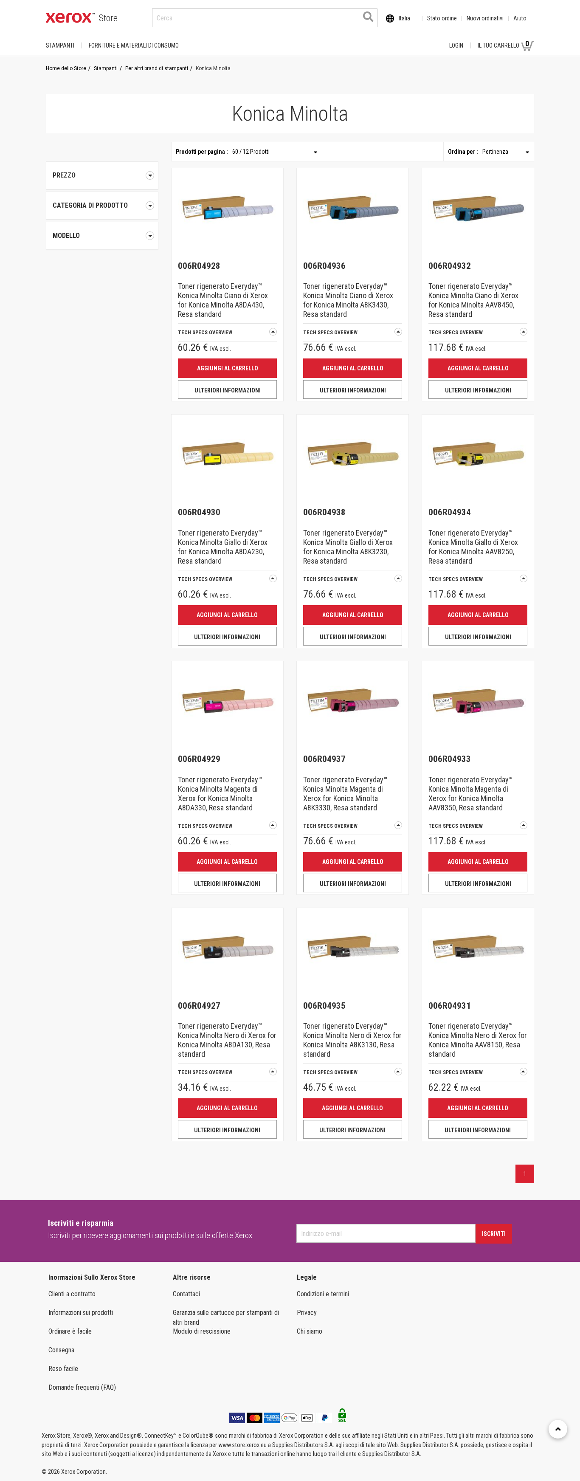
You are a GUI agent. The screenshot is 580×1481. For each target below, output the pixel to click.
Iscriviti (494, 1233)
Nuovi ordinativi (485, 18)
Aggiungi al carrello (227, 368)
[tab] (102, 205)
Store (108, 18)
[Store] (70, 17)
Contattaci (186, 1294)
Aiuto (520, 18)
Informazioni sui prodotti (80, 1313)
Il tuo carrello (503, 44)
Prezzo (64, 175)
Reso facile (63, 1369)
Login (456, 45)
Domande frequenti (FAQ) (82, 1387)
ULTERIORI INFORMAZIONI (227, 390)
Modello (66, 235)
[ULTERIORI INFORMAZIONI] (227, 213)
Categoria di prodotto (90, 205)
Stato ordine (442, 18)
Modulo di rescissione (202, 1331)
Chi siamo (309, 1331)
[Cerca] (368, 16)
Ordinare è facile (70, 1331)
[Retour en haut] (558, 1429)
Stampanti (60, 45)
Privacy (307, 1313)
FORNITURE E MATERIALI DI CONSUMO (134, 45)
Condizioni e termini (323, 1294)
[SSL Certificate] (342, 1417)
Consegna (61, 1350)
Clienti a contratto (72, 1294)
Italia (404, 18)
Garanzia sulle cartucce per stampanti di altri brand (226, 1317)
